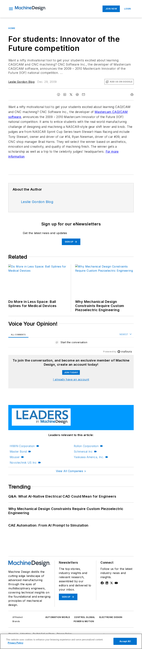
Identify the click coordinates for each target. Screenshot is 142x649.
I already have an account (71, 379)
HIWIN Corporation (22, 446)
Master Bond (18, 451)
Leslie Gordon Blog (21, 81)
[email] (83, 94)
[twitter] (71, 94)
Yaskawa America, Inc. (89, 457)
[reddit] (77, 94)
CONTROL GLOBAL (84, 617)
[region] (71, 343)
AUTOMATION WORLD (57, 617)
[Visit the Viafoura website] (124, 351)
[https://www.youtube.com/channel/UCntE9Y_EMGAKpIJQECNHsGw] (116, 583)
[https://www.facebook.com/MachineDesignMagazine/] (102, 583)
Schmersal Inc (83, 451)
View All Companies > (71, 471)
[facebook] (58, 94)
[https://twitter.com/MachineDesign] (111, 583)
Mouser (15, 457)
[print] (132, 94)
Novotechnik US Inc (23, 462)
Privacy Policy (15, 643)
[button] (11, 8)
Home (11, 28)
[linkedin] (64, 94)
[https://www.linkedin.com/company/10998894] (107, 583)
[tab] (18, 334)
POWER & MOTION (84, 621)
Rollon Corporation (86, 446)
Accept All (125, 641)
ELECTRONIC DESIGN (110, 617)
